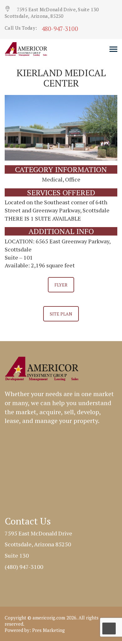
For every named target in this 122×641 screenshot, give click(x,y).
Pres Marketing (48, 630)
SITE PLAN (61, 314)
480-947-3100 (60, 28)
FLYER (61, 285)
